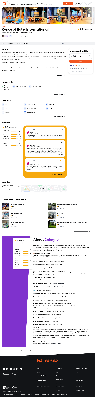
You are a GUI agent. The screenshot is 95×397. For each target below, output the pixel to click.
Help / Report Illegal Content (43, 386)
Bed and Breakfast (41, 375)
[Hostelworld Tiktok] (20, 369)
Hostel (3, 26)
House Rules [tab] (11, 43)
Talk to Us (39, 383)
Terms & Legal (22, 394)
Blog (57, 372)
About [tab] (3, 43)
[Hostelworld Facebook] (4, 369)
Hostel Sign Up (79, 383)
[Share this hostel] (92, 23)
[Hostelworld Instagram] (10, 369)
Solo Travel (59, 383)
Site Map (53, 394)
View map (15, 32)
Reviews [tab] (26, 43)
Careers (77, 375)
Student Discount (60, 386)
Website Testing (45, 394)
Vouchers (36, 394)
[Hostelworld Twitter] (7, 369)
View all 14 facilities (23, 36)
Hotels (38, 372)
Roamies (58, 390)
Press (77, 372)
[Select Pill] (87, 3)
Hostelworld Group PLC (81, 368)
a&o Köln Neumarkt (57, 286)
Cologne (4, 32)
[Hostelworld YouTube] (14, 369)
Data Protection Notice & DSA (10, 394)
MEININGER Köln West (59, 283)
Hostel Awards (59, 379)
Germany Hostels (57, 343)
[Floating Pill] (89, 15)
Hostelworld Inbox (80, 390)
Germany (9, 32)
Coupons (30, 394)
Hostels (38, 368)
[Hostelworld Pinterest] (17, 369)
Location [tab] (19, 43)
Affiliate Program (79, 386)
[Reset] (37, 3)
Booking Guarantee (60, 375)
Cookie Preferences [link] (62, 394)
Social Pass (59, 368)
